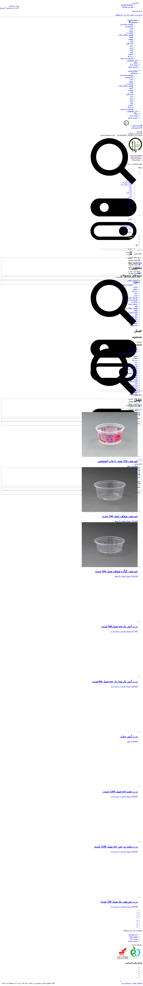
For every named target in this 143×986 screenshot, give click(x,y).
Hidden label (133, 260)
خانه (140, 263)
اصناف (135, 282)
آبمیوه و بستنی (132, 280)
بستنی (131, 31)
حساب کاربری (128, 15)
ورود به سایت (14, 6)
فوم (131, 52)
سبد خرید (138, 15)
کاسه (131, 37)
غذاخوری (130, 33)
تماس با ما (134, 65)
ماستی (130, 54)
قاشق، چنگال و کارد (125, 35)
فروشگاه (119, 15)
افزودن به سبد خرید (118, 631)
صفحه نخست (133, 20)
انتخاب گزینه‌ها (120, 521)
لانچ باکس (129, 43)
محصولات (134, 22)
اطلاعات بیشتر (132, 466)
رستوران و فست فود (125, 285)
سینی (131, 48)
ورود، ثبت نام (137, 11)
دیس (131, 45)
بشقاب (130, 39)
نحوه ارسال (133, 937)
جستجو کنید (135, 128)
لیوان (131, 28)
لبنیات (135, 319)
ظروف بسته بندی (126, 24)
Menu (140, 168)
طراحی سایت (137, 983)
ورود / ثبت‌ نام (135, 157)
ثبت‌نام (2, 8)
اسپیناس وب (126, 983)
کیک (131, 41)
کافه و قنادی (133, 312)
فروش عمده (133, 67)
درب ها (130, 56)
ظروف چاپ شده (126, 58)
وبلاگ (136, 62)
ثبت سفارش (133, 934)
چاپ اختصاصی (132, 60)
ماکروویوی (129, 26)
